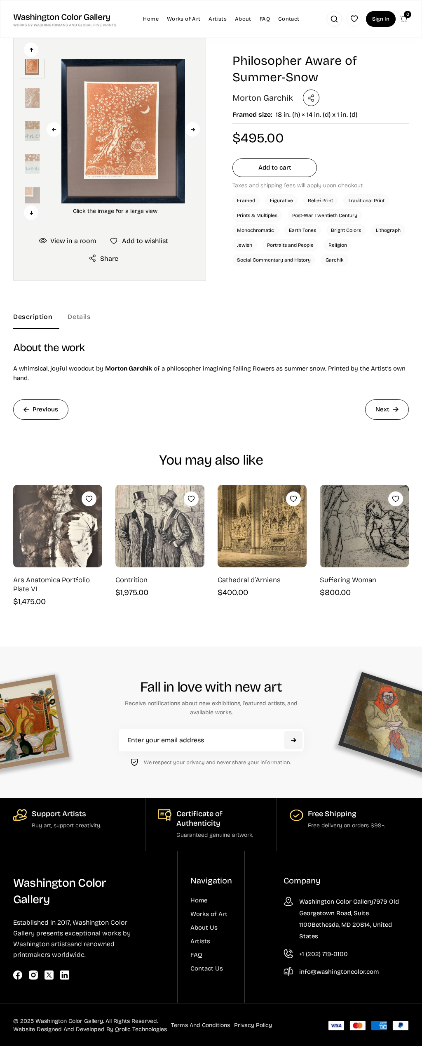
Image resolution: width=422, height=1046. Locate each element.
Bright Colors (346, 230)
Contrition (131, 580)
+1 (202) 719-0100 (323, 954)
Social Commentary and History (274, 260)
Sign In (380, 19)
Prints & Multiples (257, 215)
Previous (54, 129)
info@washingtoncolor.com (339, 971)
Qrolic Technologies (141, 1029)
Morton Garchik (262, 98)
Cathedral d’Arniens (249, 580)
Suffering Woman (348, 580)
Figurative (281, 200)
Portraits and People (290, 245)
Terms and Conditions (200, 1025)
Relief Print (320, 200)
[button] (115, 131)
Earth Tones (302, 230)
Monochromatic (255, 230)
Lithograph (388, 230)
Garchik (335, 260)
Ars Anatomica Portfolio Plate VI (51, 584)
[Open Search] (334, 19)
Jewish (244, 245)
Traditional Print (366, 200)
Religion (337, 245)
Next (192, 129)
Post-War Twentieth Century (324, 215)
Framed (246, 200)
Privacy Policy (253, 1025)
